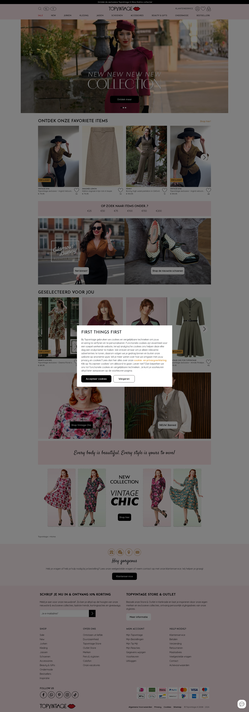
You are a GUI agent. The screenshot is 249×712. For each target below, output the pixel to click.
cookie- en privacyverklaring (150, 360)
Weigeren (124, 378)
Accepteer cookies (96, 378)
